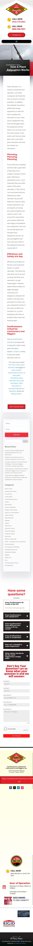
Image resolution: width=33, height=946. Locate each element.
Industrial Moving (10, 531)
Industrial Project (10, 534)
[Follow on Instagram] (22, 787)
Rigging (7, 555)
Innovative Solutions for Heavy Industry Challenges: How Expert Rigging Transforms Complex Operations (16, 464)
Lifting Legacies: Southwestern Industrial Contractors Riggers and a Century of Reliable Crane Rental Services (16, 471)
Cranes (7, 502)
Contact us (17, 351)
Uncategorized (11, 71)
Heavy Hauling (9, 515)
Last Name (6, 688)
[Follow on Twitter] (14, 787)
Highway (7, 520)
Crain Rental (8, 494)
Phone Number (7, 702)
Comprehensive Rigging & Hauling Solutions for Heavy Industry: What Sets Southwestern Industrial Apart (16, 477)
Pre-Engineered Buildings (12, 547)
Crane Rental (8, 497)
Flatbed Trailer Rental (11, 510)
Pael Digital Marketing (19, 943)
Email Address (7, 695)
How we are (8, 526)
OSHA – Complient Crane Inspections (15, 541)
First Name (6, 681)
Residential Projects (10, 552)
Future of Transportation (12, 512)
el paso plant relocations (17, 375)
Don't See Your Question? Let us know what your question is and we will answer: (16, 671)
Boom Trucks (8, 489)
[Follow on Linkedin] (18, 787)
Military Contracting (10, 539)
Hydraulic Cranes (10, 528)
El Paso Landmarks (10, 507)
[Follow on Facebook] (10, 787)
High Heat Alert (9, 518)
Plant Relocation (9, 544)
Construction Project (10, 491)
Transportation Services (11, 563)
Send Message (16, 736)
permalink (17, 394)
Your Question (7, 709)
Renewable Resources (11, 549)
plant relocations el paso (16, 385)
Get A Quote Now (16, 406)
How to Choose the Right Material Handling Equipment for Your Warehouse (14, 452)
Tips (6, 560)
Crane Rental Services (11, 499)
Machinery (8, 536)
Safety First (8, 557)
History (7, 523)
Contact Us (16, 35)
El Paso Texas (15, 365)
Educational (8, 504)
